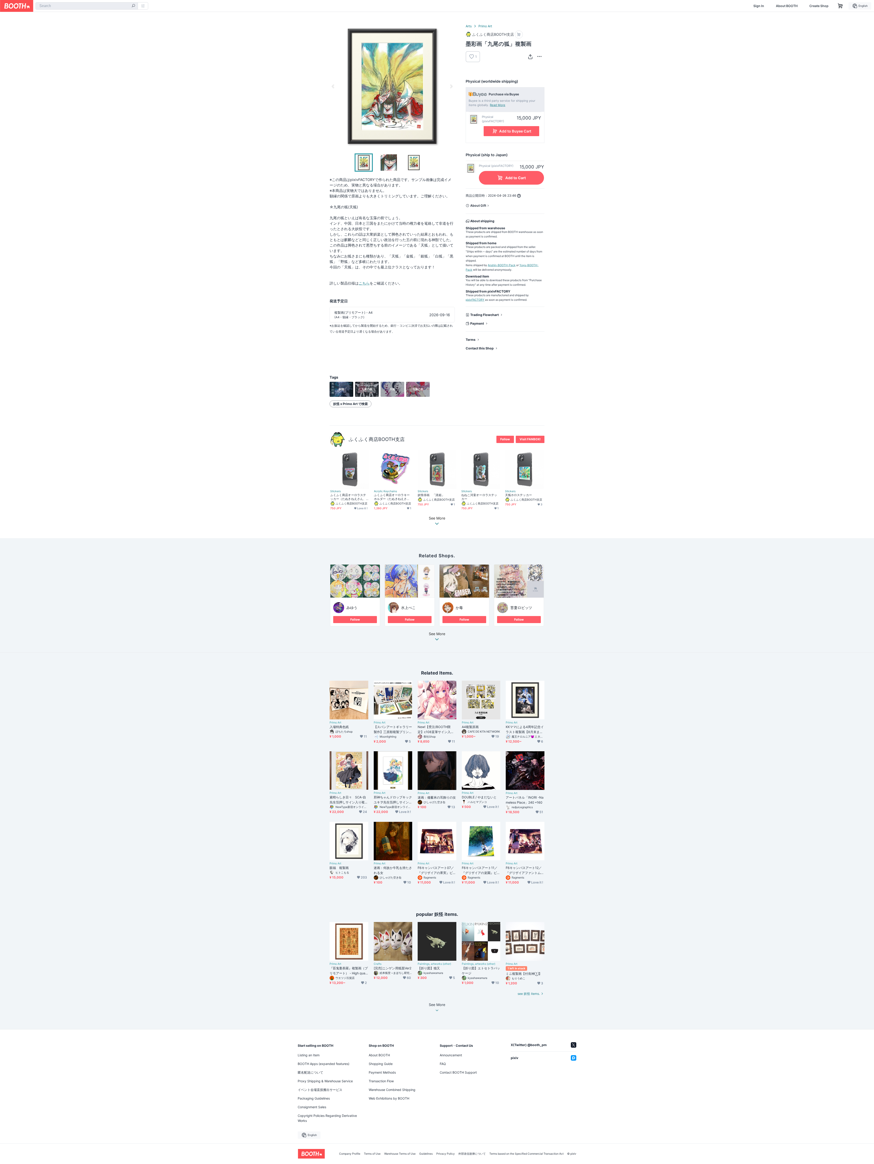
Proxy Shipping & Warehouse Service (325, 1081)
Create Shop (818, 6)
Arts (469, 26)
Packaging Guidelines (314, 1098)
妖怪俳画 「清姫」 (431, 495)
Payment (477, 323)
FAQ (443, 1064)
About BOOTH (787, 6)
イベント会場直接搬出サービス (320, 1090)
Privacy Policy (445, 1153)
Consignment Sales (312, 1107)
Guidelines (426, 1153)
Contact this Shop (480, 348)
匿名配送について (310, 1072)
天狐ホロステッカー (518, 495)
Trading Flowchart (484, 315)
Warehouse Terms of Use (400, 1153)
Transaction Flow (381, 1081)
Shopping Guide (381, 1064)
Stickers (335, 491)
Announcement (451, 1055)
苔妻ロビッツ (521, 607)
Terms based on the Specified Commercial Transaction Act (526, 1153)
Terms (470, 339)
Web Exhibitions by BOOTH (389, 1098)
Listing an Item (309, 1055)
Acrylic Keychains (385, 491)
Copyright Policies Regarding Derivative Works (327, 1118)
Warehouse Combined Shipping (392, 1090)
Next (451, 86)
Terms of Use (372, 1153)
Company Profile (349, 1153)
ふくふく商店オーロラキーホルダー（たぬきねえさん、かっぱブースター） (392, 497)
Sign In (758, 6)
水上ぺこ (408, 607)
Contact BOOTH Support (458, 1072)
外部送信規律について (472, 1153)
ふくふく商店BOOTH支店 (377, 439)
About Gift (478, 205)
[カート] (519, 34)
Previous (333, 86)
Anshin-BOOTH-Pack (502, 265)
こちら (364, 283)
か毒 (459, 607)
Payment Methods (382, 1072)
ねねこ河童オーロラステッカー (479, 497)
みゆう (351, 607)
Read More (497, 105)
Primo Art (485, 26)
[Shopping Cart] (840, 6)
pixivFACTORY (475, 299)
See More (437, 634)
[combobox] (87, 6)
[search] (133, 6)
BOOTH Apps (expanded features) (323, 1064)
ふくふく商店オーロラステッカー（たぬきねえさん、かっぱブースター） (348, 497)
